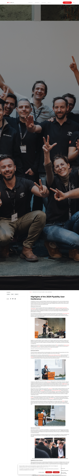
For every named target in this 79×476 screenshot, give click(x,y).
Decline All (56, 472)
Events (8, 294)
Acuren (38, 346)
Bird (57, 345)
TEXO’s (63, 401)
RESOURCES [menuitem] (44, 2)
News (12, 294)
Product (16, 294)
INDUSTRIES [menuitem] (37, 2)
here (50, 348)
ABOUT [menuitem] (49, 2)
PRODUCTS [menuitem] (30, 2)
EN (74, 2)
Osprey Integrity (66, 345)
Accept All (48, 472)
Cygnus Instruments (66, 313)
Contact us (67, 2)
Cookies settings (41, 472)
